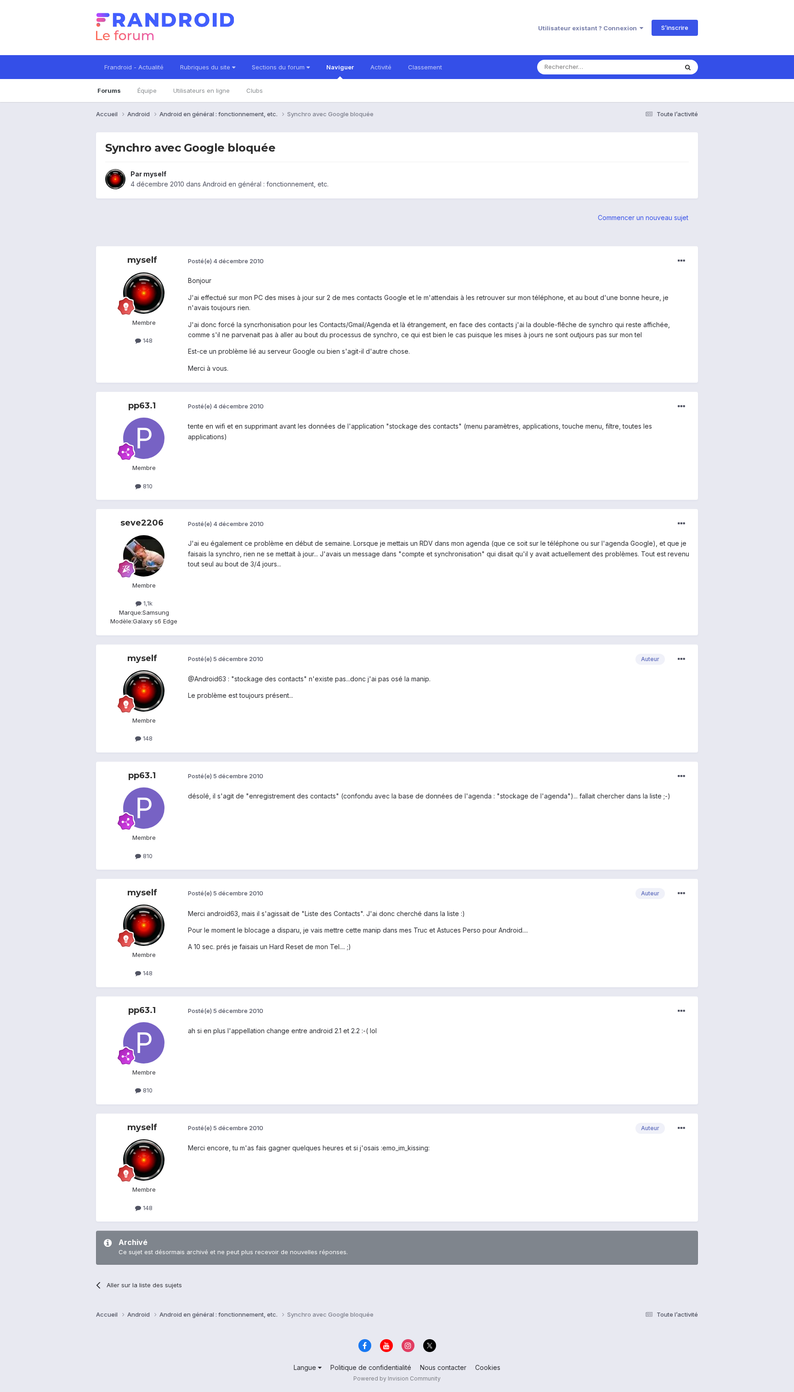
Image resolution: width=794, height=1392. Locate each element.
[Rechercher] (688, 67)
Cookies (487, 1367)
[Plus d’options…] (681, 260)
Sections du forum (279, 67)
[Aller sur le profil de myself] (115, 179)
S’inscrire (674, 27)
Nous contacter (443, 1367)
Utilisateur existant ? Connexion (589, 28)
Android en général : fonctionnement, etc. (266, 184)
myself (154, 174)
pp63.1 (142, 406)
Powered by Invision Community (397, 1378)
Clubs (254, 90)
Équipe (147, 90)
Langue (306, 1367)
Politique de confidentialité (370, 1367)
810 (147, 486)
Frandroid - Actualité (134, 67)
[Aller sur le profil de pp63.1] (143, 438)
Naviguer (340, 67)
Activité (380, 67)
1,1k (147, 603)
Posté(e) (226, 261)
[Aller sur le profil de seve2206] (143, 556)
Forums (109, 90)
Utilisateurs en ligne (201, 90)
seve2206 (142, 523)
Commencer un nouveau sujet (643, 217)
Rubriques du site (206, 67)
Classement (425, 67)
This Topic (650, 66)
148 (147, 340)
